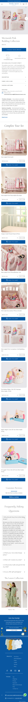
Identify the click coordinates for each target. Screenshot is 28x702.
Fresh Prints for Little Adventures (14, 1)
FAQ (14, 686)
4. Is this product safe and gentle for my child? (13, 566)
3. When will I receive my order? (12, 560)
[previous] (1, 18)
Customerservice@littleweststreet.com (15, 695)
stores (15, 664)
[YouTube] (15, 671)
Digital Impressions (22, 701)
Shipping (15, 678)
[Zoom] (25, 9)
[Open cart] (26, 4)
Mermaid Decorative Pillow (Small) (11, 311)
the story (16, 656)
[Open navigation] (2, 4)
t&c (14, 677)
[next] (26, 18)
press (15, 660)
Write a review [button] (14, 497)
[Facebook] (7, 671)
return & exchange (17, 684)
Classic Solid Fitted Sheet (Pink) (10, 234)
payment (15, 682)
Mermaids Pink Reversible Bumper (11, 195)
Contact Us (15, 688)
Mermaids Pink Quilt (7, 157)
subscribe (14, 630)
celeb (15, 662)
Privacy (14, 680)
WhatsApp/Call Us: (14, 698)
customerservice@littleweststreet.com (15, 94)
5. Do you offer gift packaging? (12, 572)
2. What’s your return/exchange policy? (12, 554)
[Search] (20, 3)
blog (15, 666)
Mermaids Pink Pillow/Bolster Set (11, 272)
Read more (4, 117)
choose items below (14, 49)
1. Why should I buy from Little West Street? (13, 518)
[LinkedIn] (19, 671)
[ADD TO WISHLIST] (26, 7)
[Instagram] (11, 671)
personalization (17, 658)
